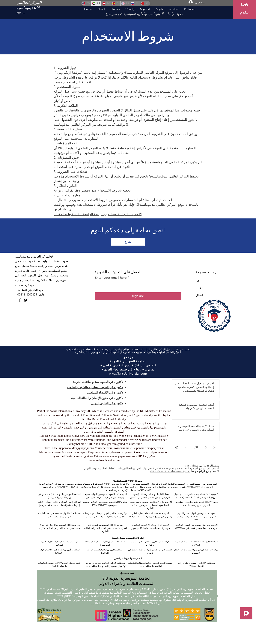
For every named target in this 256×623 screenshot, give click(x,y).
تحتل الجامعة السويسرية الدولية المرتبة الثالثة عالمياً (165, 596)
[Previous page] (205, 447)
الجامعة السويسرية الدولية (68, 494)
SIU (54, 494)
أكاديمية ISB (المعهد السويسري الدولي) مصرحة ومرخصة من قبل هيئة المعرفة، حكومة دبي (105, 496)
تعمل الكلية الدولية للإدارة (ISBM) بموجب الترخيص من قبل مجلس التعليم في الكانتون (149, 496)
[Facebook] (20, 300)
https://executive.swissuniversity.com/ (170, 471)
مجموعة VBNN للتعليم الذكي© (127, 480)
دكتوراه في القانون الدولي (107, 403)
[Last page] (176, 447)
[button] (115, 9)
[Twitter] (25, 300)
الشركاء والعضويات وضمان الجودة (128, 537)
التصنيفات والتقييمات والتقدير (128, 558)
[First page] (214, 447)
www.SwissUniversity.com (128, 373)
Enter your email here (111, 277)
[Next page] (185, 447)
